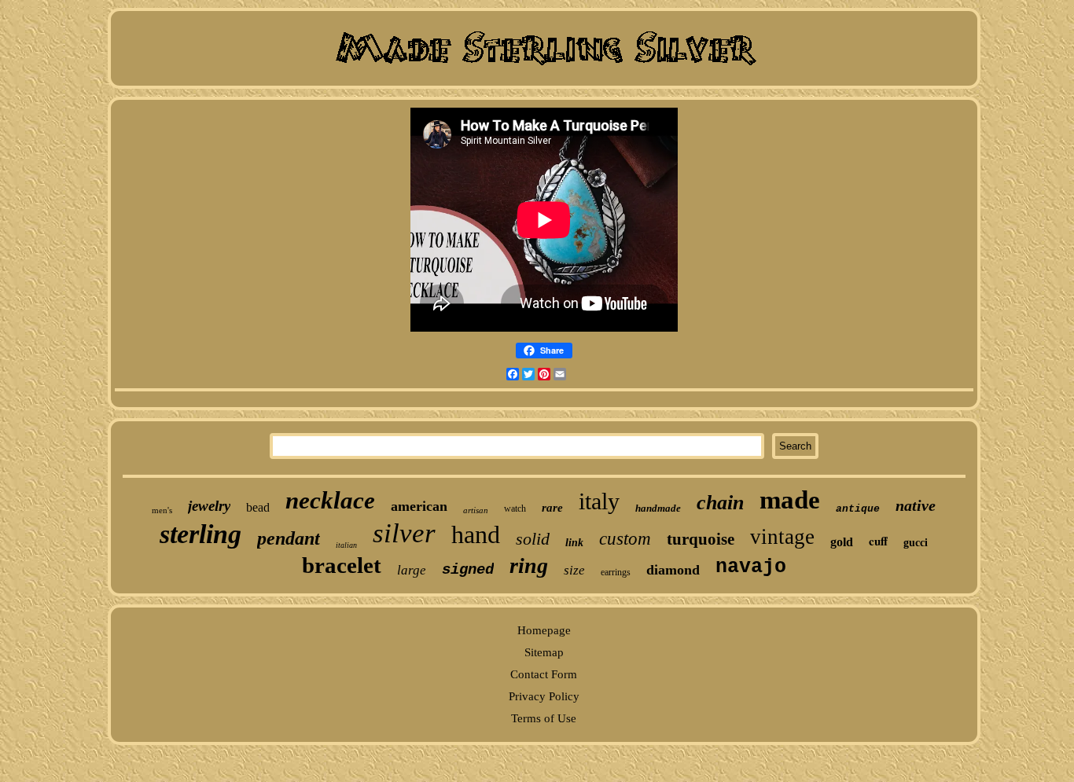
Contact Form (543, 674)
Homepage (544, 630)
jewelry (209, 505)
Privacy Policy (544, 696)
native (916, 505)
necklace (330, 500)
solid (533, 539)
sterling (200, 534)
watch (515, 508)
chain (720, 502)
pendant (288, 538)
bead (258, 507)
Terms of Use (543, 718)
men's (162, 510)
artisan (475, 510)
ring (528, 565)
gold (841, 542)
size (574, 570)
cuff (878, 540)
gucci (915, 543)
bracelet (341, 565)
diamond (673, 570)
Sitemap (544, 652)
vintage (782, 537)
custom (625, 539)
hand (475, 534)
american (419, 506)
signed (468, 569)
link (574, 543)
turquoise (700, 539)
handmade (658, 508)
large (411, 570)
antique (858, 509)
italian (346, 545)
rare (552, 507)
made (790, 500)
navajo (750, 567)
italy (599, 501)
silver (404, 533)
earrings (616, 572)
